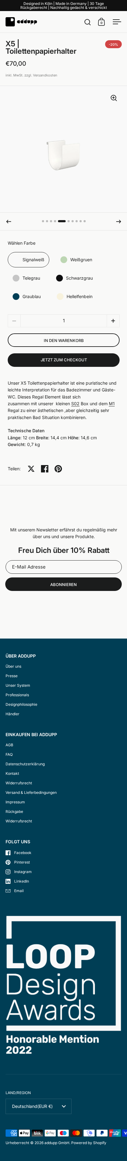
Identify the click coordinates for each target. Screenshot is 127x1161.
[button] (8, 222)
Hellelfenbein (79, 296)
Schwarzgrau (79, 278)
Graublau (32, 296)
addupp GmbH (56, 1142)
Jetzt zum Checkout (64, 359)
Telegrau (31, 278)
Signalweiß (33, 259)
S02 (75, 403)
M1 (112, 403)
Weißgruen (81, 259)
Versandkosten (45, 75)
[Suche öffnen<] (87, 22)
